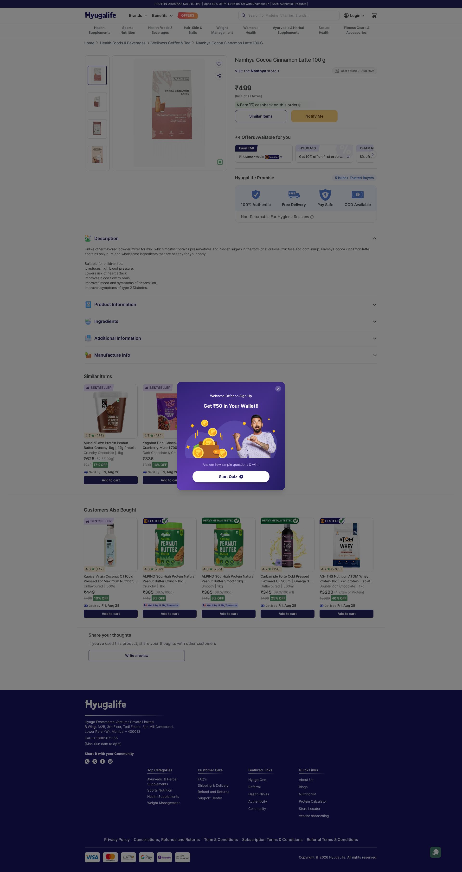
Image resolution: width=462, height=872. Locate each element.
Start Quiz (228, 476)
